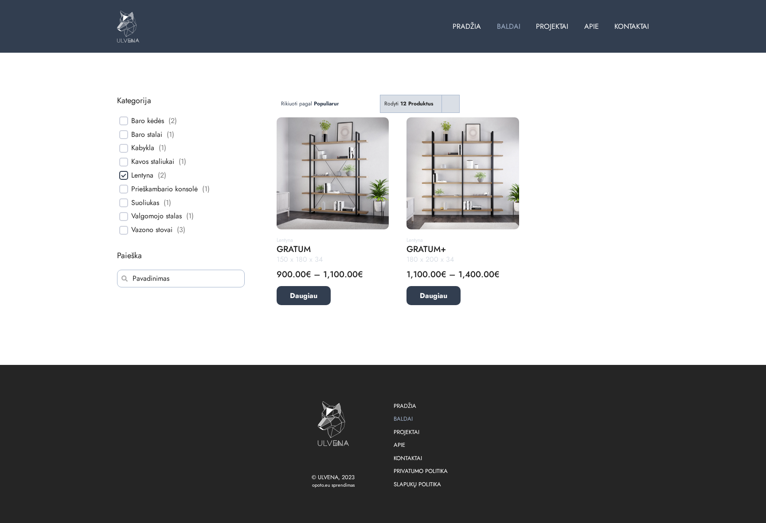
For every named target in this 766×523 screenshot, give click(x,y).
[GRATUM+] (462, 122)
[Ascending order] (368, 103)
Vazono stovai (151, 230)
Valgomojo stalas (156, 216)
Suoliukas (145, 203)
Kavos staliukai (152, 162)
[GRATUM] (333, 122)
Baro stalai (146, 134)
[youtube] (347, 460)
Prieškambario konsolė (164, 189)
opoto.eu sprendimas (333, 485)
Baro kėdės (147, 121)
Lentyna (142, 175)
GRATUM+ (426, 249)
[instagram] (333, 460)
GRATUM (294, 249)
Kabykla (142, 148)
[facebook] (319, 460)
